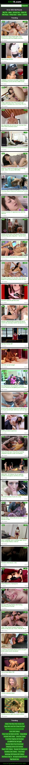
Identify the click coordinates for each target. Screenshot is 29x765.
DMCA (14, 763)
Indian (19, 14)
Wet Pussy (5, 14)
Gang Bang (23, 734)
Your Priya (21, 751)
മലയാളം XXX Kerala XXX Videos (14, 754)
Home (5, 763)
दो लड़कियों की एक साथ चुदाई (14, 741)
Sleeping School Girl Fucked (14, 746)
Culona (25, 14)
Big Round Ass (14, 759)
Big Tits (5, 12)
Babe (10, 12)
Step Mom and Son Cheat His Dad (14, 726)
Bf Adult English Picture (20, 756)
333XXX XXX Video (9, 736)
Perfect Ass (16, 12)
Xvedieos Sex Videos (11, 751)
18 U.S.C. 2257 (21, 763)
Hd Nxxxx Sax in (7, 756)
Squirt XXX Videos (7, 749)
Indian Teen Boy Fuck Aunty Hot (14, 724)
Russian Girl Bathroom (20, 749)
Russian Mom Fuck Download (14, 744)
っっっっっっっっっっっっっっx (14, 729)
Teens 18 (23, 12)
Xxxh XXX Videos (14, 731)
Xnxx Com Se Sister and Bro (10, 734)
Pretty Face (13, 14)
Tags (9, 763)
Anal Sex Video (20, 736)
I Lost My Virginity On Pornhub (15, 739)
